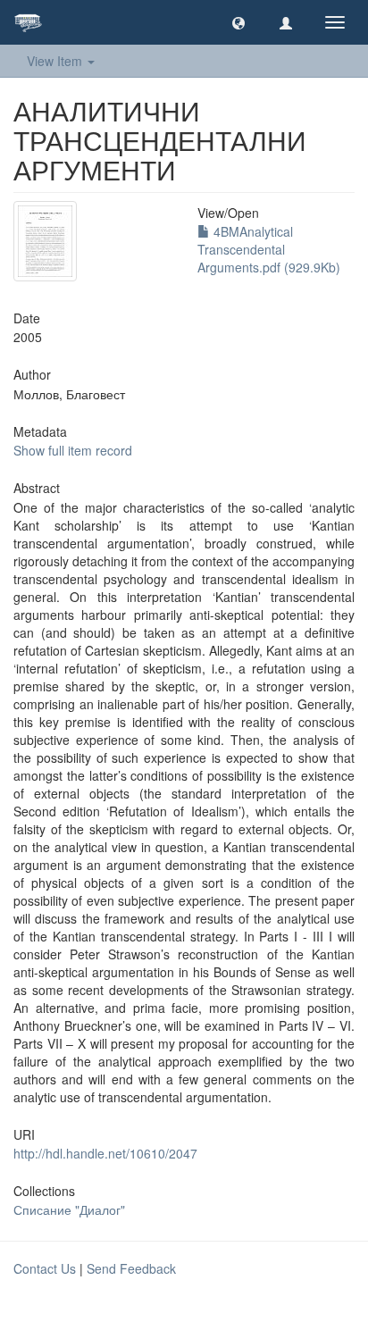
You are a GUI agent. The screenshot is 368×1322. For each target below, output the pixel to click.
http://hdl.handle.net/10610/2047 (105, 1153)
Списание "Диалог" (69, 1209)
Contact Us (44, 1268)
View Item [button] (56, 61)
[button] (238, 22)
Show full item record (72, 450)
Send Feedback (131, 1268)
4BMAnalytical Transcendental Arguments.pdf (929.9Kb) (268, 249)
